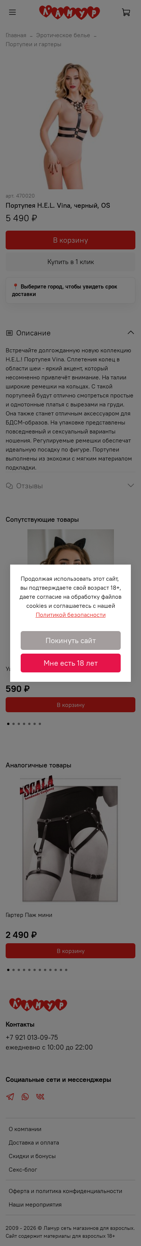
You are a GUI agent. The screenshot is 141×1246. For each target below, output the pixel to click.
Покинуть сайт (70, 640)
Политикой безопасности (71, 614)
